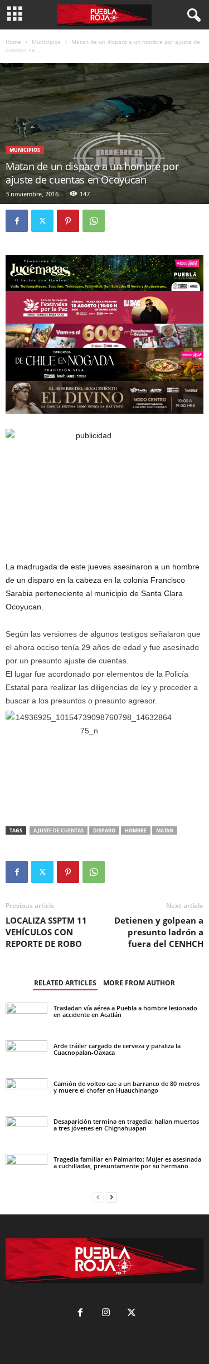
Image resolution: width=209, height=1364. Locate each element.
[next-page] (111, 1197)
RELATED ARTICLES (65, 983)
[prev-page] (98, 1197)
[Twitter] (42, 221)
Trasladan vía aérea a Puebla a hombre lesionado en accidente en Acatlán (125, 1011)
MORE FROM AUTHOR (139, 983)
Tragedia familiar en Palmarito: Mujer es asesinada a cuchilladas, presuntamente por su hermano (127, 1162)
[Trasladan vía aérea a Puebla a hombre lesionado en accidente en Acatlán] (26, 1018)
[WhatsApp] (93, 221)
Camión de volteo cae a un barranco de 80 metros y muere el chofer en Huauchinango (127, 1086)
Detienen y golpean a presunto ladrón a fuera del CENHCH (158, 932)
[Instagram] (106, 1314)
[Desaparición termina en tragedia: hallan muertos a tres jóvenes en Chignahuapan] (26, 1129)
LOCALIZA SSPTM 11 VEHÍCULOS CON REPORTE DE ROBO (46, 932)
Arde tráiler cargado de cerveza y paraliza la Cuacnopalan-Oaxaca (117, 1049)
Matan (164, 830)
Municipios (46, 42)
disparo (104, 830)
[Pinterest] (68, 221)
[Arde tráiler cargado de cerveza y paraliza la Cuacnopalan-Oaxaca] (26, 1053)
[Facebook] (17, 221)
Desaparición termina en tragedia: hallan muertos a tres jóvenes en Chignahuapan (126, 1124)
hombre (136, 830)
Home (13, 42)
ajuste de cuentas (58, 830)
